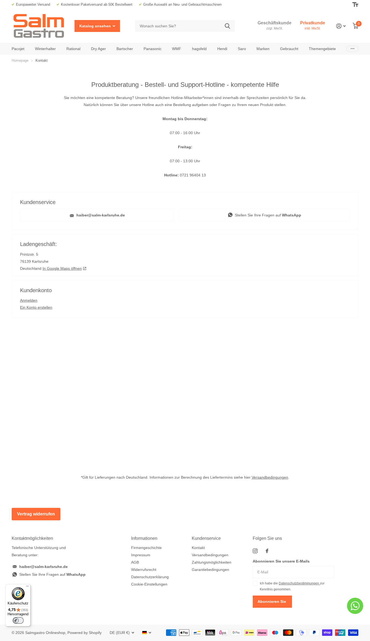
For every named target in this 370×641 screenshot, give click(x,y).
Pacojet (18, 49)
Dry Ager (98, 49)
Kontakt (198, 547)
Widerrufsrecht (143, 569)
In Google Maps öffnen (62, 268)
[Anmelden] (341, 26)
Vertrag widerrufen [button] (36, 514)
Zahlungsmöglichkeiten (211, 562)
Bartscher (124, 49)
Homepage (20, 60)
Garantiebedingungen (210, 569)
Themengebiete (322, 49)
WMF (176, 49)
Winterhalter (45, 49)
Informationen (144, 538)
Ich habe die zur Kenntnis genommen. (292, 586)
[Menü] (27, 587)
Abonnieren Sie (272, 601)
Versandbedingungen (270, 477)
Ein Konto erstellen (36, 307)
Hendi (222, 49)
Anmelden (28, 300)
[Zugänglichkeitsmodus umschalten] (355, 4)
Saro (242, 49)
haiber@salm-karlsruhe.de (100, 215)
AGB (135, 562)
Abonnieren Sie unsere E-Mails (281, 561)
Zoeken (227, 26)
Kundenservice (206, 538)
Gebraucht (289, 49)
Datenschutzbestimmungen (299, 583)
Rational (73, 49)
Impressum (140, 555)
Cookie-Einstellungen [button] (149, 584)
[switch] (18, 620)
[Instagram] (255, 550)
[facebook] (267, 551)
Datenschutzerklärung (150, 577)
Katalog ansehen (95, 26)
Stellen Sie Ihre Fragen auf (267, 215)
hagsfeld (199, 49)
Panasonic (152, 49)
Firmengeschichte (146, 547)
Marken (263, 49)
